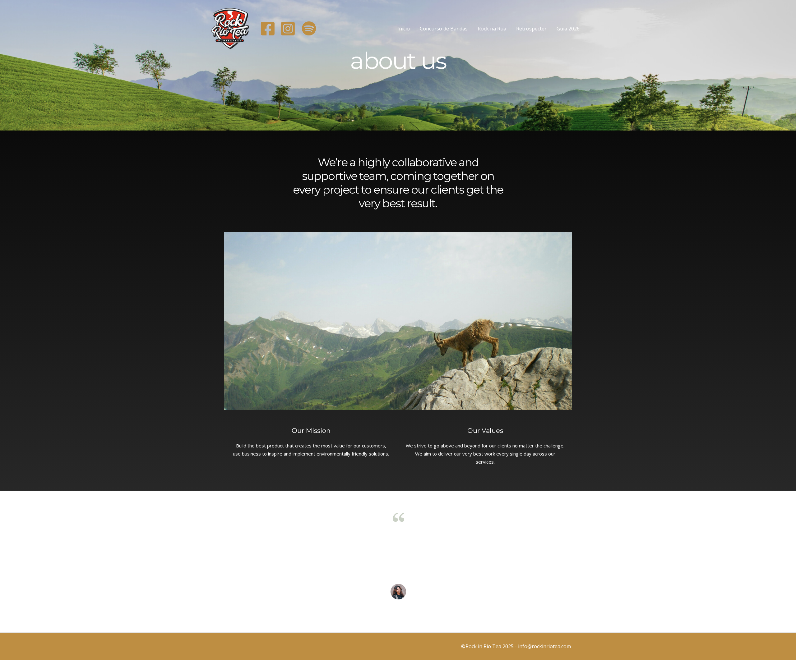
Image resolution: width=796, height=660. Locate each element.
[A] (267, 28)
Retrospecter (531, 28)
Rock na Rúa (492, 28)
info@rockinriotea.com (545, 646)
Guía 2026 (568, 28)
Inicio (403, 28)
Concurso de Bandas (444, 28)
